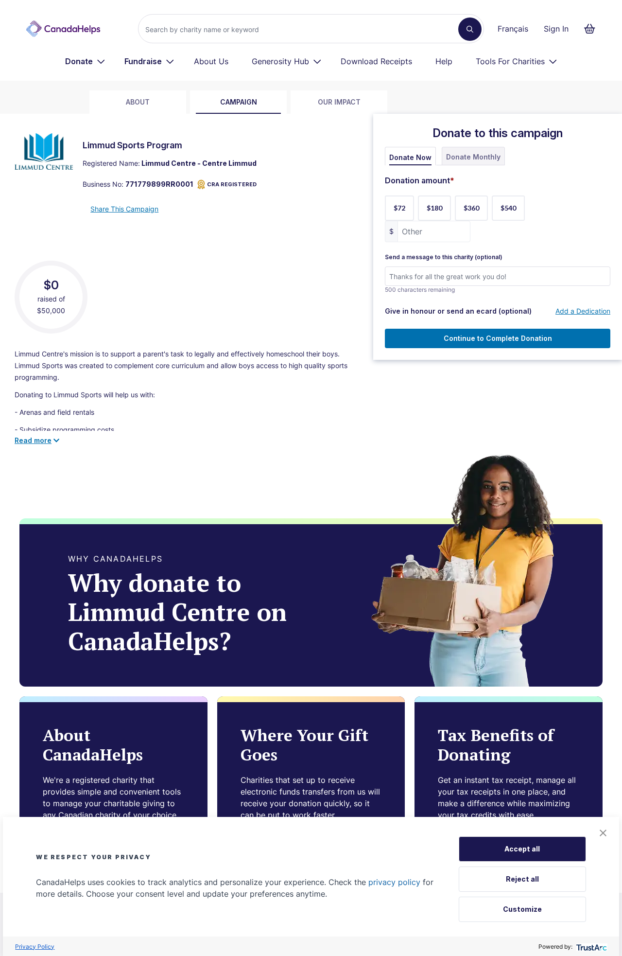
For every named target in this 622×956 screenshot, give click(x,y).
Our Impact (339, 102)
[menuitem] (85, 61)
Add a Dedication (582, 311)
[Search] (470, 29)
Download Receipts (376, 61)
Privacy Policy (34, 946)
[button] (603, 833)
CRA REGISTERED (232, 184)
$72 (399, 208)
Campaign (238, 102)
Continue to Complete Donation (498, 338)
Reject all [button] (522, 879)
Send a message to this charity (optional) (443, 257)
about (138, 102)
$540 (508, 208)
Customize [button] (522, 909)
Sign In (556, 29)
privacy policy (394, 882)
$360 (471, 208)
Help (443, 61)
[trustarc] (590, 946)
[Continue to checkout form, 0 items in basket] (592, 28)
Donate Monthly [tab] (473, 157)
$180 (434, 208)
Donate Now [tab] (410, 157)
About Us (211, 61)
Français (513, 29)
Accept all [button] (522, 849)
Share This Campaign (124, 209)
